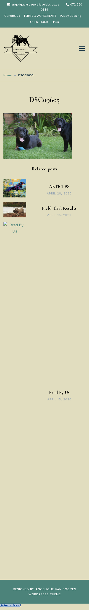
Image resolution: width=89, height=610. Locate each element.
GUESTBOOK (39, 22)
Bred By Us (59, 392)
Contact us (12, 15)
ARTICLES (59, 186)
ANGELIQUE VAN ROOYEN (56, 589)
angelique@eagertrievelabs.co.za (35, 4)
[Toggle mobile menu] (82, 48)
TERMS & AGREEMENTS (40, 15)
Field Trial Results (59, 208)
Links (55, 22)
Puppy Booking (70, 15)
